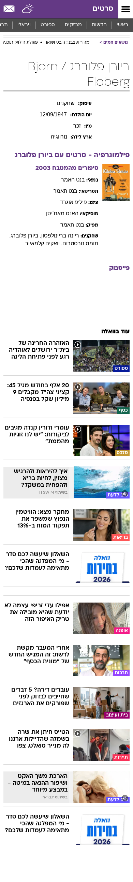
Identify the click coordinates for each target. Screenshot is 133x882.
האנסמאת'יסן (62, 213)
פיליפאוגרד (73, 202)
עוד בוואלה (115, 332)
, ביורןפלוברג (26, 235)
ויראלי (24, 25)
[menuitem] (99, 25)
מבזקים (73, 25)
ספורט (48, 25)
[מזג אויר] (28, 9)
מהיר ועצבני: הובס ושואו (67, 43)
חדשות (99, 25)
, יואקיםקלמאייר (43, 243)
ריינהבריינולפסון (60, 235)
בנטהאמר (73, 180)
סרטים (102, 9)
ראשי (122, 25)
